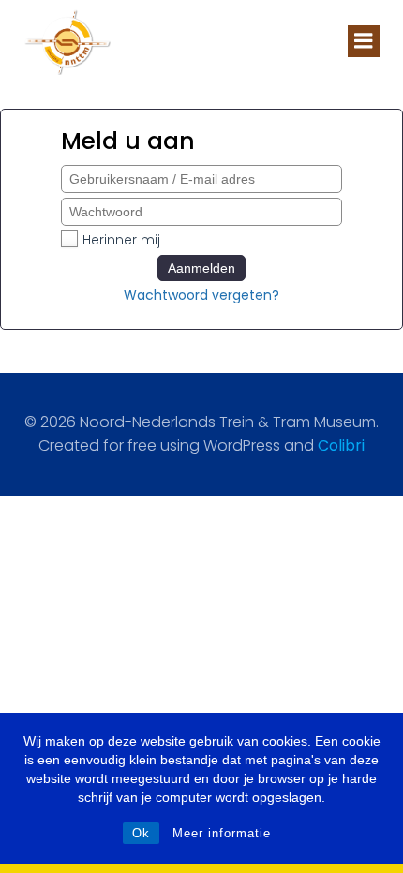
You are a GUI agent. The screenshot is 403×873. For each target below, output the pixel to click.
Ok (141, 833)
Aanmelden (201, 267)
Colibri (341, 445)
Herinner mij (121, 239)
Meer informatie (221, 833)
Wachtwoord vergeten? (201, 295)
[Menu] (364, 41)
